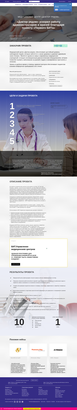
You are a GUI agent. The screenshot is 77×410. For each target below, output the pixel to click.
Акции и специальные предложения (11, 393)
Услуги (40, 387)
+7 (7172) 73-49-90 (13, 383)
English (7, 1)
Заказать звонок (34, 380)
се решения (24, 389)
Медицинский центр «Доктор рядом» (56, 77)
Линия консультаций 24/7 (43, 391)
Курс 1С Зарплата (58, 395)
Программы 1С (7, 389)
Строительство (24, 391)
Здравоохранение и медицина (56, 85)
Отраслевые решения (9, 391)
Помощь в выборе (8, 390)
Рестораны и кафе (25, 393)
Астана (69, 1)
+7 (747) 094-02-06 (49, 383)
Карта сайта (43, 401)
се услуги (40, 389)
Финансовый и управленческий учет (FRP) (58, 106)
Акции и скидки (58, 393)
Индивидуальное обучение (60, 390)
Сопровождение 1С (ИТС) (43, 390)
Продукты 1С (8, 387)
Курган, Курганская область (54, 73)
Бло (26, 1)
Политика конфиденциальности (34, 401)
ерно (56, 9)
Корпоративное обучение (59, 391)
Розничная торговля (25, 394)
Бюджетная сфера (8, 394)
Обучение (57, 387)
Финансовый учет (25, 395)
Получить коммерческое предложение (31, 408)
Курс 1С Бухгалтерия (59, 394)
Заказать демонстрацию (42, 393)
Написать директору (17, 1)
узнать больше (15, 264)
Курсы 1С (57, 389)
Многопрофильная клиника (54, 81)
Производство (24, 390)
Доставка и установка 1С (43, 394)
